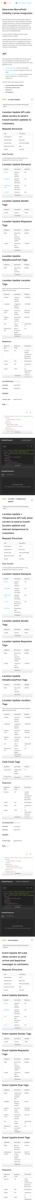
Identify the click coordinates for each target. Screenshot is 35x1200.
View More (18, 195)
